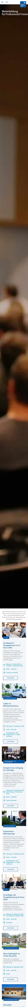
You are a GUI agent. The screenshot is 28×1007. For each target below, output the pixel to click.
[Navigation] (2, 2)
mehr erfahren (10, 678)
